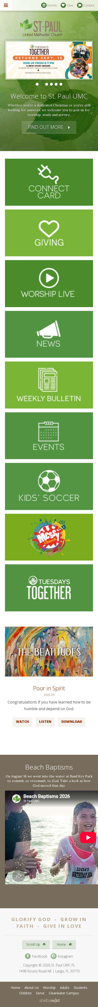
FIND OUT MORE (46, 127)
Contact (88, 5)
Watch (22, 721)
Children (25, 993)
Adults (64, 987)
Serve (40, 993)
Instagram (65, 956)
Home (62, 944)
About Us (31, 987)
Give (70, 5)
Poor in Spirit (49, 688)
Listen (45, 721)
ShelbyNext (49, 1000)
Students (80, 987)
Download (71, 721)
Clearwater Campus (64, 993)
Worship (49, 987)
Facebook (39, 956)
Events (52, 5)
